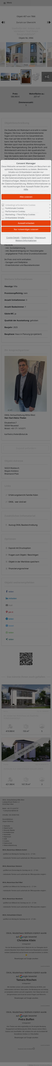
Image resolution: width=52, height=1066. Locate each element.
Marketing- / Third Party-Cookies (20, 214)
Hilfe (26, 189)
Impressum (40, 237)
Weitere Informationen (26, 240)
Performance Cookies (15, 211)
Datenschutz (27, 237)
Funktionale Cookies (14, 208)
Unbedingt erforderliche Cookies (20, 205)
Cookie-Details (12, 237)
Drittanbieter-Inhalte (14, 217)
